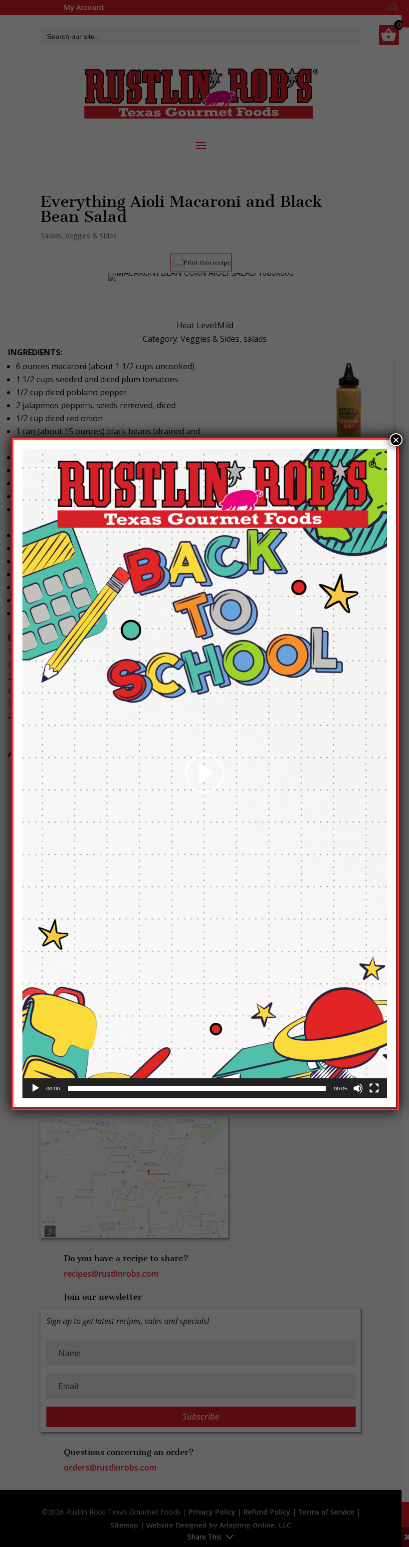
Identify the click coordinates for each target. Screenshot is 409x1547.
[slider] (197, 1088)
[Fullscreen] (374, 1088)
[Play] (35, 1088)
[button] (204, 773)
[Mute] (358, 1088)
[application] (204, 773)
